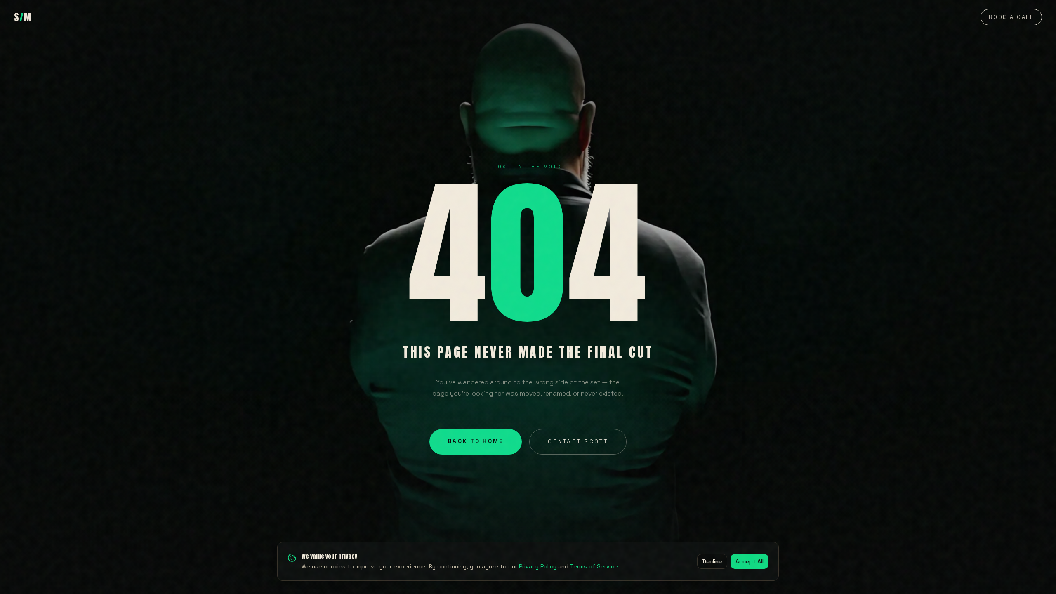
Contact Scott (578, 441)
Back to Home (476, 441)
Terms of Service (594, 566)
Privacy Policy (537, 566)
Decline (712, 561)
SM (23, 17)
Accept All (749, 561)
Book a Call (1011, 17)
